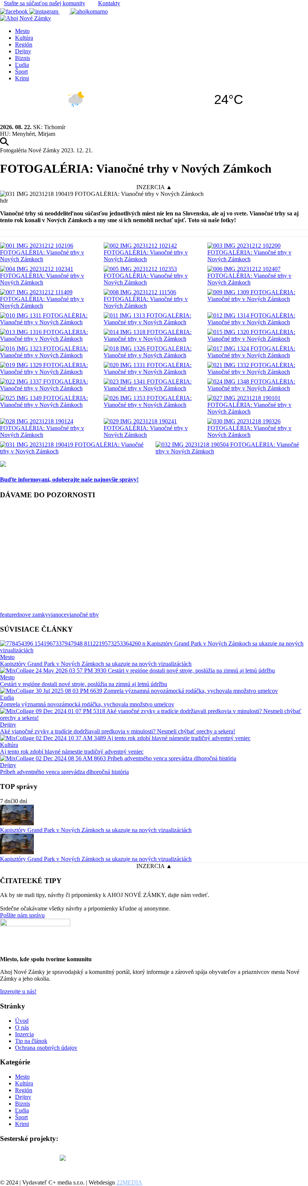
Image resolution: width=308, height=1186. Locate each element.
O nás (22, 1027)
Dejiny (23, 51)
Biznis (22, 58)
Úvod (22, 1020)
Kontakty (109, 3)
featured (9, 614)
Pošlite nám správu (22, 915)
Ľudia (22, 65)
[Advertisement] (154, 558)
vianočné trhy (82, 614)
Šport (21, 71)
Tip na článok (31, 1041)
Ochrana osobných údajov (46, 1048)
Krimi (22, 78)
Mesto (22, 31)
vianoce (57, 614)
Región (23, 44)
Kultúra (24, 38)
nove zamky (33, 614)
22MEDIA (129, 1182)
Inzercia (24, 1034)
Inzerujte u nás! (18, 991)
